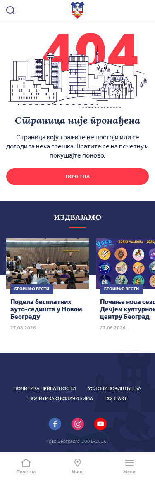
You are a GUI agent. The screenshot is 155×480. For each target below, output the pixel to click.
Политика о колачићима (61, 398)
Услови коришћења (114, 388)
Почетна (78, 176)
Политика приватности (45, 388)
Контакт (116, 398)
